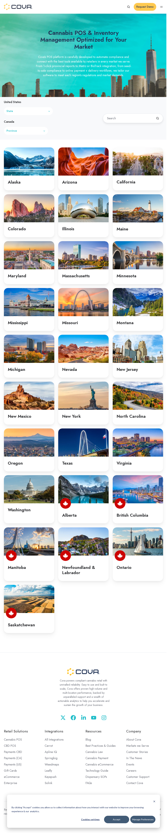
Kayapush (50, 777)
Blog (88, 739)
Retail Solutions (16, 731)
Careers (131, 771)
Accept (116, 819)
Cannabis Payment (96, 758)
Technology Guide (96, 771)
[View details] (63, 717)
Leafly (48, 771)
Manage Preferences (143, 819)
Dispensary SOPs (96, 777)
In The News (134, 758)
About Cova (133, 739)
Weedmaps (52, 764)
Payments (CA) (13, 758)
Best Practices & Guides (100, 746)
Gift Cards (10, 771)
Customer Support (137, 777)
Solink (48, 783)
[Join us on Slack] (73, 717)
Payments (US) (13, 764)
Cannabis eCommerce (99, 764)
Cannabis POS (13, 739)
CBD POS (10, 746)
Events (130, 764)
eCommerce (12, 777)
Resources (93, 731)
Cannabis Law (94, 752)
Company (133, 731)
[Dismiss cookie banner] (154, 801)
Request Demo (145, 7)
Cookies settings (90, 819)
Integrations (54, 731)
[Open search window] (128, 6)
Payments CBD (13, 752)
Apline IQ (51, 752)
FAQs (88, 783)
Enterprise (10, 783)
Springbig (51, 758)
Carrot (49, 746)
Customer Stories (137, 752)
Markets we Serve (137, 746)
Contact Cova (134, 783)
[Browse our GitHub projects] (83, 717)
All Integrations (54, 739)
